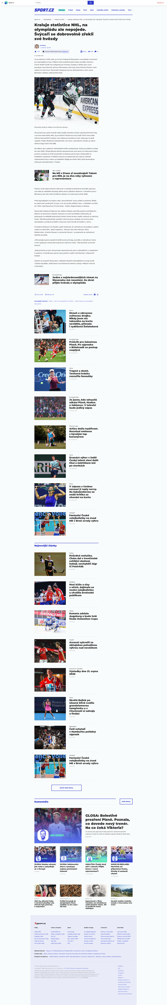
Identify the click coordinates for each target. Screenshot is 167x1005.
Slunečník (69, 953)
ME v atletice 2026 (73, 938)
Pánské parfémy (116, 956)
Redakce (120, 966)
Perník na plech (88, 943)
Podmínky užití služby (124, 982)
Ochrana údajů (122, 984)
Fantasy (62, 10)
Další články (126, 801)
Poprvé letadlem (105, 934)
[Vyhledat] (91, 3)
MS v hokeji (56, 170)
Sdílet (91, 51)
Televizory (98, 956)
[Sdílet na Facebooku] (95, 295)
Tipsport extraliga (73, 936)
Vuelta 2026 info (55, 931)
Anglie (71, 639)
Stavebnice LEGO (64, 956)
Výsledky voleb (38, 936)
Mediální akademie (123, 989)
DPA (68, 968)
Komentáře (41, 801)
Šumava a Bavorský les (107, 936)
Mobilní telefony (54, 956)
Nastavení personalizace (125, 993)
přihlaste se (65, 51)
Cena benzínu (77, 951)
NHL (69, 943)
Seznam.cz (160, 2)
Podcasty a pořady (118, 10)
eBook (84, 51)
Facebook (121, 970)
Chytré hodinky (106, 956)
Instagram (121, 973)
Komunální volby (39, 943)
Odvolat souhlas (122, 991)
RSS (119, 968)
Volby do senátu (39, 941)
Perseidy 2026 (68, 951)
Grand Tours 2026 (56, 943)
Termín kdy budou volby (41, 938)
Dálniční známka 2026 (123, 934)
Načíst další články (66, 788)
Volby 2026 (37, 931)
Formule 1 (70, 941)
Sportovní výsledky (76, 668)
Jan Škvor (43, 45)
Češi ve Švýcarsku (106, 938)
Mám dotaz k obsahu (124, 987)
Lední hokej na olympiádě (83, 301)
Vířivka (103, 953)
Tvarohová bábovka (90, 938)
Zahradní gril (97, 953)
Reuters (72, 968)
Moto (92, 10)
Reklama (120, 977)
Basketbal (72, 726)
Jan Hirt (53, 936)
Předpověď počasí (58, 951)
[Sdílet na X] (98, 295)
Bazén (45, 953)
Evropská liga (74, 339)
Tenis (85, 10)
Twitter (120, 975)
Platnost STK (121, 943)
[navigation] (2, 2)
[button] (66, 101)
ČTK (65, 968)
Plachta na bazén (53, 953)
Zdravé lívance (88, 936)
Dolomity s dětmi (106, 943)
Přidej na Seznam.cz (124, 980)
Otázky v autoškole (122, 941)
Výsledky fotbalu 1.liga (74, 934)
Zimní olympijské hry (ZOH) (63, 301)
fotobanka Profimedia (81, 968)
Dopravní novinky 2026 (124, 936)
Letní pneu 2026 (122, 931)
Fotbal (70, 10)
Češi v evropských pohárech (90, 951)
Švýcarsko (37, 304)
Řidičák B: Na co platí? (123, 938)
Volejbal (72, 512)
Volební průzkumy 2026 (41, 934)
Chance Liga (73, 426)
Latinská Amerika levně (107, 941)
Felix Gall (53, 941)
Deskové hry (91, 956)
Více (129, 10)
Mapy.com (49, 951)
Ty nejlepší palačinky (90, 931)
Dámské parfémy (75, 956)
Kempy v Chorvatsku (107, 931)
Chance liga (71, 931)
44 (98, 51)
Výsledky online (102, 10)
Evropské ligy (57, 274)
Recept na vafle (88, 941)
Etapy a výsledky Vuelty (58, 934)
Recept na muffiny (89, 934)
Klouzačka (75, 953)
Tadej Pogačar (55, 938)
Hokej (78, 10)
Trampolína (62, 953)
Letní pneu (84, 956)
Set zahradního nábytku (86, 953)
